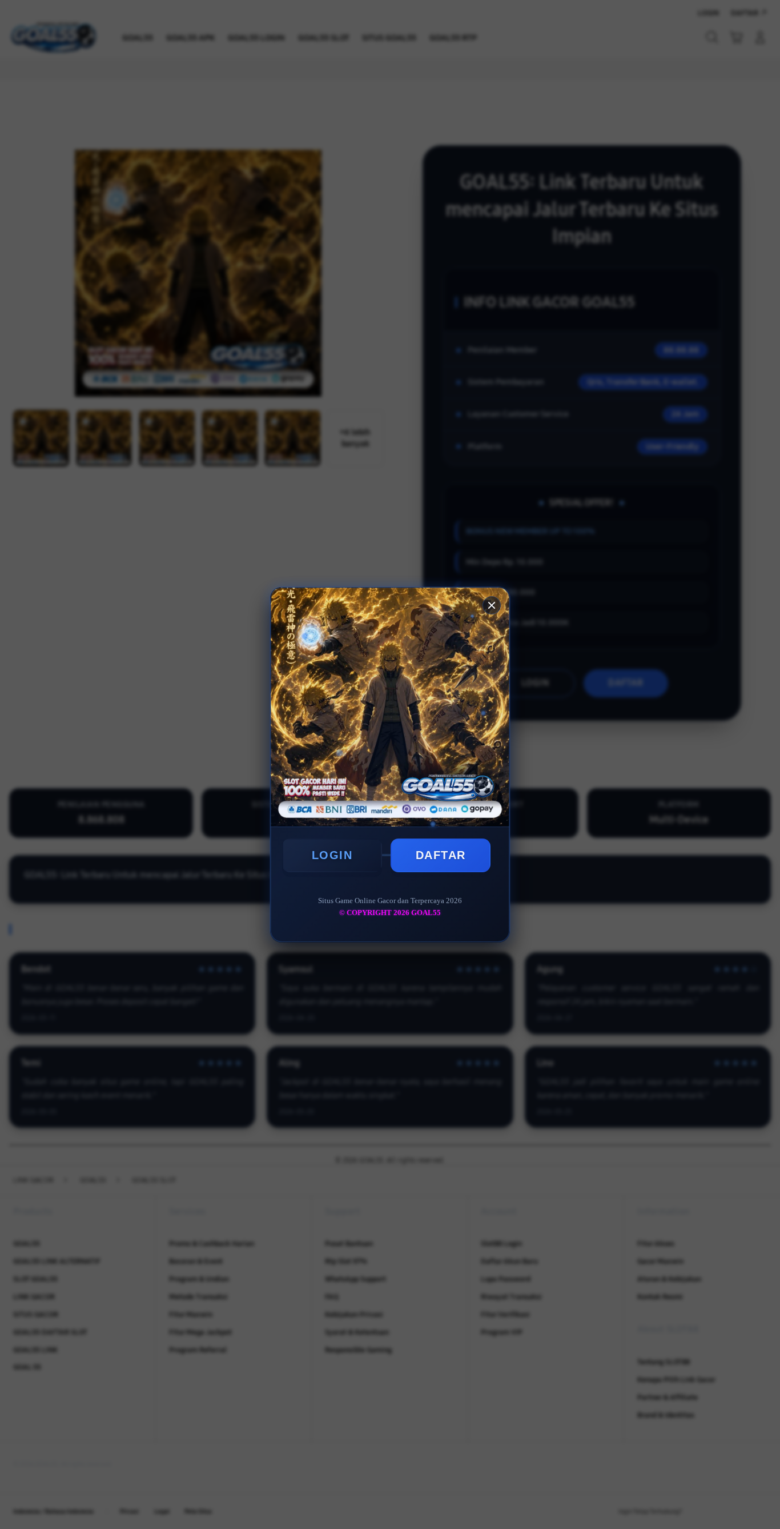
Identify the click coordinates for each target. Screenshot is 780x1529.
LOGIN (332, 855)
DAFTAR (441, 855)
